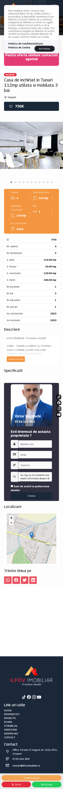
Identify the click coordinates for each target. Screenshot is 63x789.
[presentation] (6, 155)
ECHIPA (8, 721)
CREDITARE (10, 729)
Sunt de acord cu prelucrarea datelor (30, 488)
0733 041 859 (20, 758)
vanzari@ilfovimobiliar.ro (26, 765)
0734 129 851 (25, 421)
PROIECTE (10, 718)
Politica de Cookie (19, 47)
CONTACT (9, 737)
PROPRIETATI (11, 714)
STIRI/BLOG (10, 725)
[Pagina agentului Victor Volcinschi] (31, 405)
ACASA (8, 710)
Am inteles (44, 48)
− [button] (11, 523)
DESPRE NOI (11, 733)
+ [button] (11, 518)
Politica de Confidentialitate (25, 43)
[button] (11, 182)
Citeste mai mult (15, 359)
